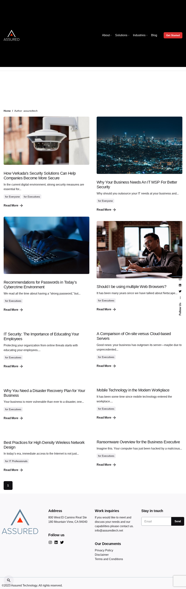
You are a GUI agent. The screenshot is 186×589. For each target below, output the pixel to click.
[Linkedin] (56, 542)
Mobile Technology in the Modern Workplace (133, 390)
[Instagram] (50, 542)
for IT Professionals (16, 461)
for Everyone (11, 81)
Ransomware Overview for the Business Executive (138, 442)
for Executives (28, 81)
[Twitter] (62, 542)
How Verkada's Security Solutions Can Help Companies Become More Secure (40, 175)
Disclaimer (102, 554)
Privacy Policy (104, 550)
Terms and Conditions (109, 559)
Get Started (173, 35)
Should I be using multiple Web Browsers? (131, 286)
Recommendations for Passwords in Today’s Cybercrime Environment (40, 284)
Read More (11, 205)
